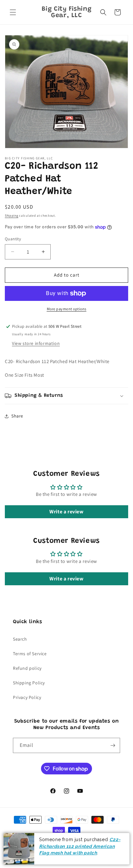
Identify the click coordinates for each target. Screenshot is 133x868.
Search (20, 639)
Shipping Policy (29, 683)
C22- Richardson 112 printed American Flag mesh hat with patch (79, 846)
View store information (36, 343)
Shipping (11, 215)
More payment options (67, 308)
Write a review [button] (66, 511)
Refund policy (27, 668)
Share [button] (17, 416)
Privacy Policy (27, 697)
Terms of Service (30, 654)
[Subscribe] (113, 745)
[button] (13, 12)
